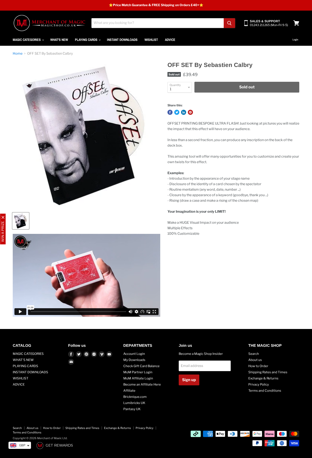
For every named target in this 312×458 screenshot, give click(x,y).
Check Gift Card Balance (141, 366)
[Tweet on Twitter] (176, 112)
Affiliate (129, 391)
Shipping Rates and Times (267, 372)
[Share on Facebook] (170, 112)
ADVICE (170, 39)
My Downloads (134, 360)
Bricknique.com (135, 397)
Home (17, 54)
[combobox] (157, 23)
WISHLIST (151, 39)
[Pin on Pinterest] (190, 112)
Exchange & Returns (263, 378)
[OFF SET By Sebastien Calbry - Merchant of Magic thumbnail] (20, 220)
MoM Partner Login (137, 372)
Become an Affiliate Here (142, 384)
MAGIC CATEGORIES (27, 39)
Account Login (134, 354)
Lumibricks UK (134, 403)
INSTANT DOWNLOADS (122, 39)
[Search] (229, 23)
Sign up (189, 380)
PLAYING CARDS (86, 39)
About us (255, 360)
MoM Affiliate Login (138, 378)
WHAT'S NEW (59, 39)
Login (295, 39)
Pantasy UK (132, 409)
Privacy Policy (258, 384)
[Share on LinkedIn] (183, 112)
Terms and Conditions (264, 391)
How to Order (258, 366)
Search (253, 354)
